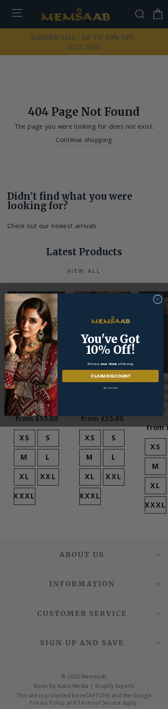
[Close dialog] (158, 299)
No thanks (110, 387)
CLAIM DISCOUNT (110, 376)
